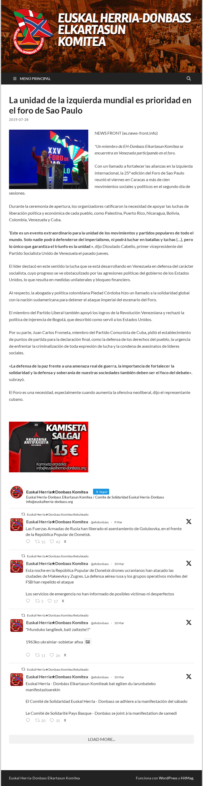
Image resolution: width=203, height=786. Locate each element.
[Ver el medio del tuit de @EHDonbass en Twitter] (87, 641)
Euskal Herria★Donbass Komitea (57, 521)
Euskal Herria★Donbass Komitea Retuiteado (58, 514)
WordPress (168, 778)
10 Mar (119, 564)
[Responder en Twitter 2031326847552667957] (29, 720)
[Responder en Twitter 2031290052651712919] (29, 655)
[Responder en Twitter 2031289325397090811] (29, 601)
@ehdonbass (100, 522)
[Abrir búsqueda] (189, 79)
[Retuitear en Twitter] (23, 514)
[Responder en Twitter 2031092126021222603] (29, 542)
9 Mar (118, 522)
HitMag (187, 778)
